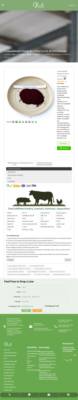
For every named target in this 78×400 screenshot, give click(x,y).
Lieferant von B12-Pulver (57, 271)
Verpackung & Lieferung (15, 175)
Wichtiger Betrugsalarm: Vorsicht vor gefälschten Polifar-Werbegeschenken (47, 353)
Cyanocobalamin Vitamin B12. (16, 266)
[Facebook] (64, 360)
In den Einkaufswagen (65, 148)
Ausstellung (11, 181)
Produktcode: (41, 165)
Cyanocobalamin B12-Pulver (61, 274)
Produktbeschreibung (14, 169)
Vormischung (31, 356)
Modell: (10, 163)
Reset (37, 310)
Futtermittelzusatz (33, 353)
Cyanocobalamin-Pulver (36, 266)
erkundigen (63, 143)
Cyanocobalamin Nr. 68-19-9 (42, 269)
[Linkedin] (67, 360)
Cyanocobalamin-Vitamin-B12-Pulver (18, 269)
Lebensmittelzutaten (33, 351)
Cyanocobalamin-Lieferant (15, 271)
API (28, 358)
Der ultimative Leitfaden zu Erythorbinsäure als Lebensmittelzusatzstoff (47, 366)
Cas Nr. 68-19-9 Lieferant (41, 274)
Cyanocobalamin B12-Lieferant (36, 271)
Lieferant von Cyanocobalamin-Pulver (18, 274)
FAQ (9, 178)
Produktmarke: (41, 163)
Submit (26, 310)
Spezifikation (12, 172)
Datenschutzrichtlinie (33, 370)
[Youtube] (70, 360)
